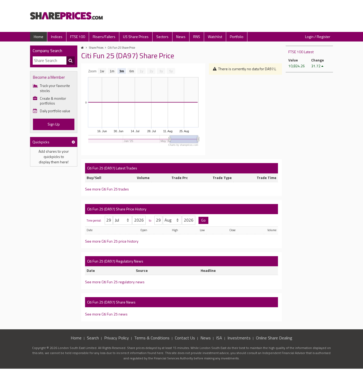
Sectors (162, 36)
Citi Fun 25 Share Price (121, 47)
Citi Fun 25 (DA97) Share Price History (116, 209)
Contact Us (185, 338)
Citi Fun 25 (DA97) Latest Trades (112, 168)
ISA (219, 338)
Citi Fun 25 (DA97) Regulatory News (115, 261)
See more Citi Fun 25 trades (107, 189)
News (180, 36)
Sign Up (54, 124)
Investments (239, 338)
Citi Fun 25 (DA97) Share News (111, 302)
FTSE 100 (77, 36)
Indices (56, 36)
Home (38, 36)
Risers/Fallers (104, 36)
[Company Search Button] (70, 60)
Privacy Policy (116, 338)
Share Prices (96, 47)
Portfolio (236, 36)
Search (93, 338)
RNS (196, 36)
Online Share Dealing (274, 338)
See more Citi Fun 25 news (106, 314)
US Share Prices (136, 36)
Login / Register (317, 36)
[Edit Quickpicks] (73, 142)
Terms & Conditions (152, 338)
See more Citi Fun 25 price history (111, 241)
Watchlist (215, 36)
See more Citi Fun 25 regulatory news (115, 282)
